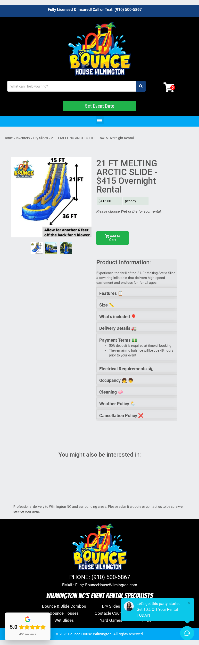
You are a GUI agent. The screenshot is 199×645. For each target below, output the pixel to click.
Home (8, 138)
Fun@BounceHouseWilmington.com (106, 585)
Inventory (23, 138)
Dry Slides (40, 138)
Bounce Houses (64, 613)
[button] (100, 120)
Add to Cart (114, 238)
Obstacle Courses (111, 613)
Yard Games (111, 620)
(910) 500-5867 (128, 9)
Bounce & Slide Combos (64, 606)
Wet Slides (64, 620)
